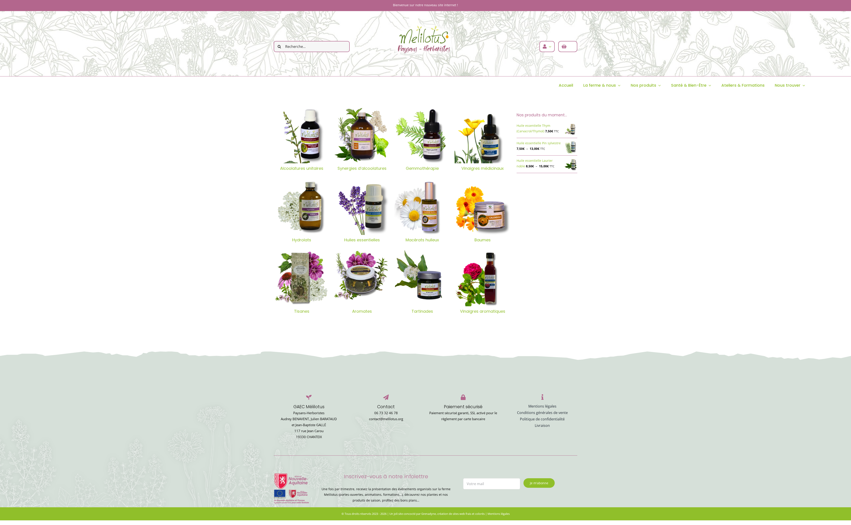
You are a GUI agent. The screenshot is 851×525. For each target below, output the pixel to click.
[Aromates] (362, 278)
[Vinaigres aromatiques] (482, 278)
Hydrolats (301, 240)
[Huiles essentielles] (362, 207)
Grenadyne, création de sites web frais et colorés (453, 514)
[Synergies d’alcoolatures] (362, 135)
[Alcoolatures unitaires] (302, 135)
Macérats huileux (422, 240)
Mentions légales (499, 514)
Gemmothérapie (422, 168)
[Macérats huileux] (422, 207)
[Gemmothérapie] (422, 135)
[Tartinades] (422, 278)
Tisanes (301, 311)
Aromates (362, 311)
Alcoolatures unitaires (301, 168)
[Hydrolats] (302, 207)
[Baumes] (482, 207)
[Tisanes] (302, 278)
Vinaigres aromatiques (482, 311)
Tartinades (422, 311)
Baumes (482, 240)
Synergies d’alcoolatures (362, 168)
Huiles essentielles (362, 240)
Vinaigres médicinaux (482, 168)
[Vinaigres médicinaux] (482, 135)
